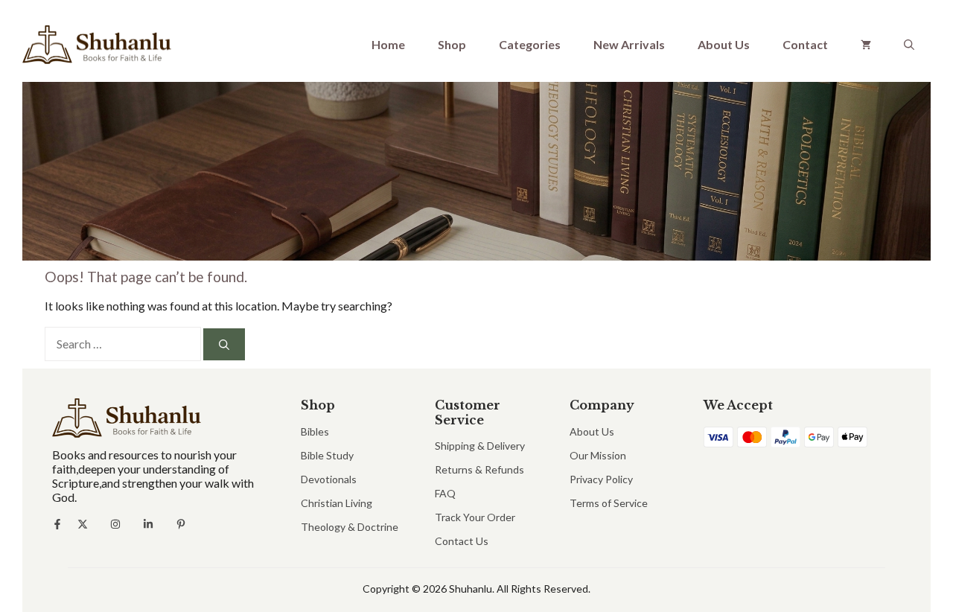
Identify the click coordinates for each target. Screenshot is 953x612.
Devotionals (329, 479)
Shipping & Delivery (480, 445)
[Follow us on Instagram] (115, 524)
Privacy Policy (601, 479)
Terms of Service (609, 503)
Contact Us (461, 541)
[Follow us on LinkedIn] (148, 524)
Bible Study (327, 455)
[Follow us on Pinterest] (181, 524)
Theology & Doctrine (349, 526)
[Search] (224, 344)
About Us (724, 44)
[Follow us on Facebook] (57, 524)
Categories (530, 44)
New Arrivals (629, 44)
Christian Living (336, 503)
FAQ (445, 493)
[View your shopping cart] (865, 44)
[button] (909, 44)
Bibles (315, 431)
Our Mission (598, 455)
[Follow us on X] (82, 524)
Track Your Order (475, 517)
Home (388, 44)
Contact (805, 44)
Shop (452, 44)
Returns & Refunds (479, 469)
